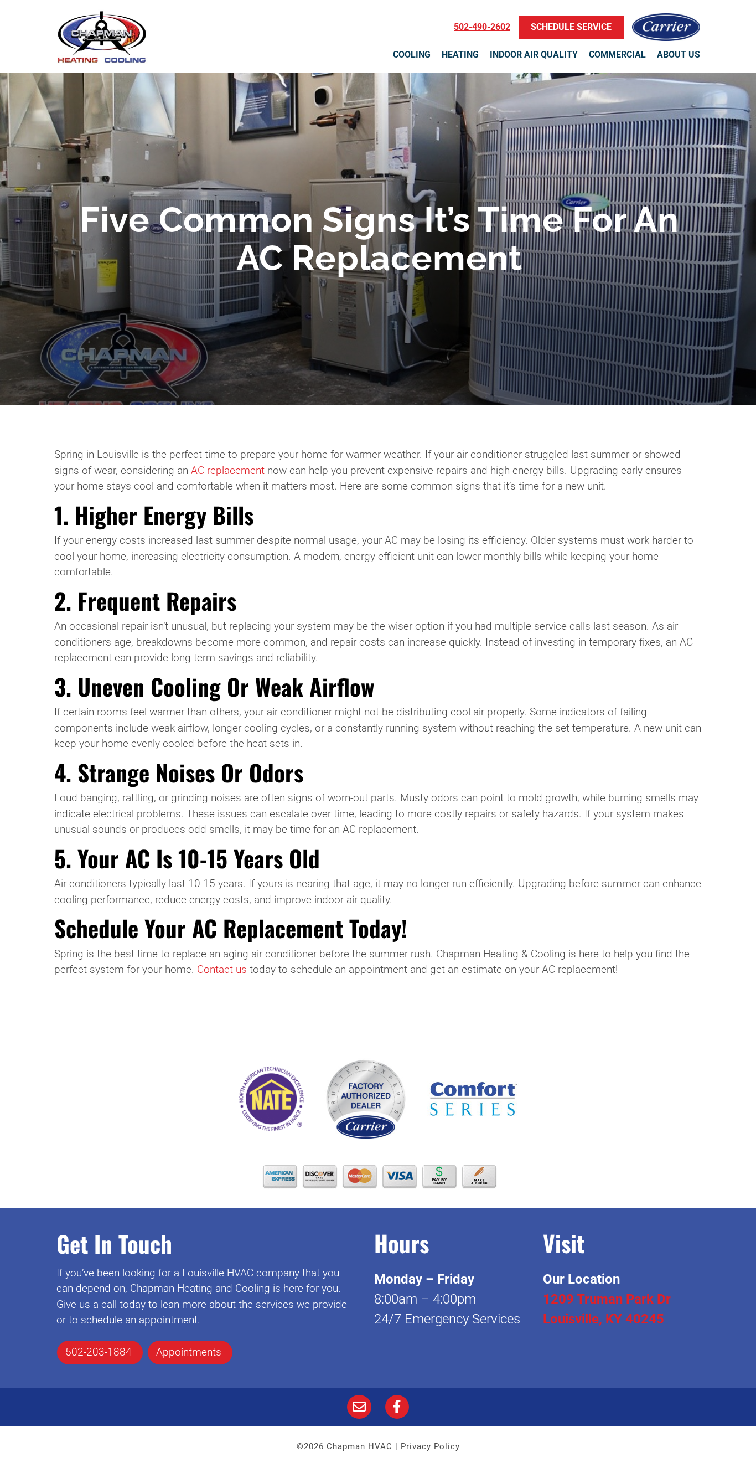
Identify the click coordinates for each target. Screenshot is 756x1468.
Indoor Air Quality (534, 54)
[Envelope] (359, 1407)
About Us (678, 54)
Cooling (412, 54)
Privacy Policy (430, 1446)
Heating (460, 54)
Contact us (222, 969)
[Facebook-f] (397, 1407)
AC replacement (228, 470)
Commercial (617, 54)
